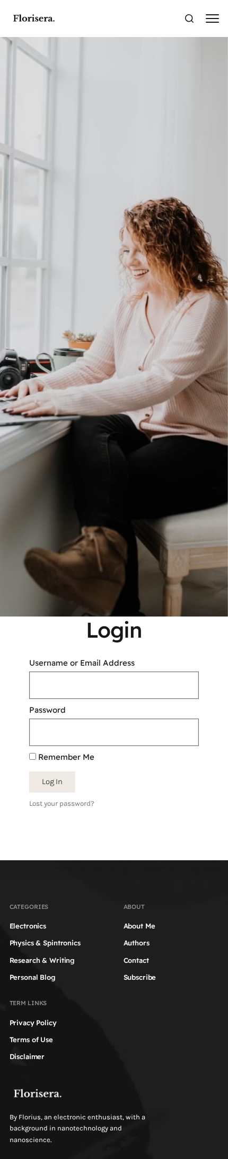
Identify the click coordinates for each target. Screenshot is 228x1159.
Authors (137, 943)
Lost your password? (61, 803)
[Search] (189, 18)
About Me (139, 926)
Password (47, 710)
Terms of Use (31, 1039)
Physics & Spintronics (45, 943)
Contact (136, 960)
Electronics (28, 926)
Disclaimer (27, 1056)
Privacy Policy (33, 1022)
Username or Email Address (82, 663)
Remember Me (65, 757)
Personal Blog (33, 977)
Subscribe (140, 977)
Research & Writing (42, 960)
